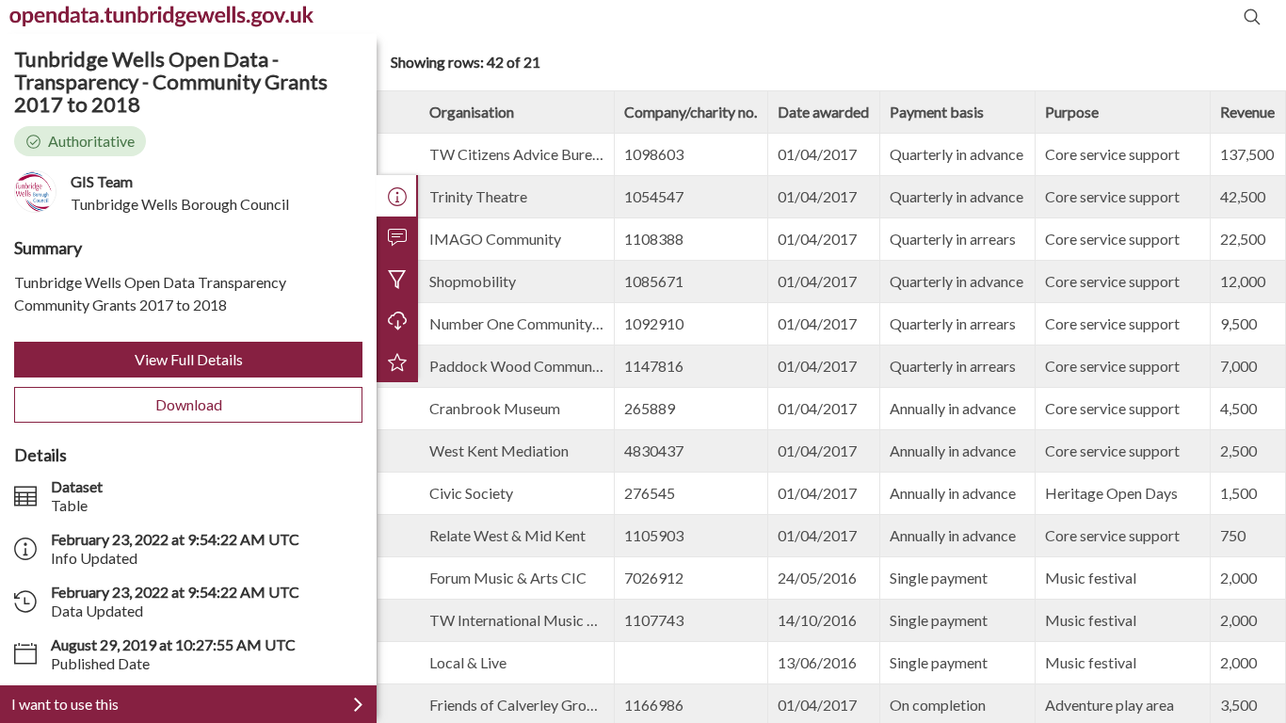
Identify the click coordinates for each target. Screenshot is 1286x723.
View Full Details (189, 359)
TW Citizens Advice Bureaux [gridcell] (522, 154)
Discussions (397, 237)
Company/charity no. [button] (690, 111)
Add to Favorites (397, 361)
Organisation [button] (471, 111)
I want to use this (65, 704)
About (397, 196)
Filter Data (397, 278)
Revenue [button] (1247, 111)
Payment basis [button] (937, 111)
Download (188, 404)
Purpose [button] (1072, 111)
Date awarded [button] (823, 111)
